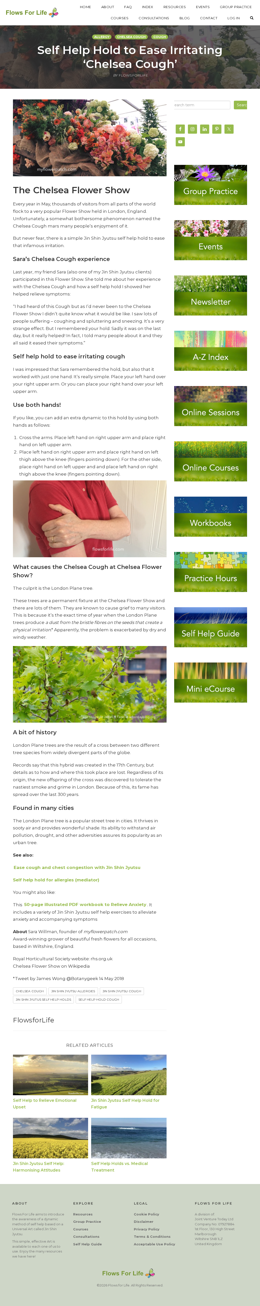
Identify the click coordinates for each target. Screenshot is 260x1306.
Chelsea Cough (131, 37)
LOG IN (234, 18)
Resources (83, 1214)
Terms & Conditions (152, 1236)
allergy (101, 37)
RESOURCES (175, 7)
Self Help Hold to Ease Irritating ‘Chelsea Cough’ (130, 57)
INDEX (147, 7)
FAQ (128, 7)
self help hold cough (98, 999)
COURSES (120, 18)
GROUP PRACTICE (236, 7)
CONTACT (209, 18)
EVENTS (203, 7)
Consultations (86, 1236)
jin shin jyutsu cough (122, 991)
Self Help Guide (87, 1244)
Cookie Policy (146, 1214)
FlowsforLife (33, 1020)
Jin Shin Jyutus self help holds (43, 999)
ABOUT (107, 7)
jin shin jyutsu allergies (73, 991)
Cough (159, 37)
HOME (85, 7)
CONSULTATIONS (154, 18)
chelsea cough (30, 991)
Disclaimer (143, 1222)
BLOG (185, 18)
